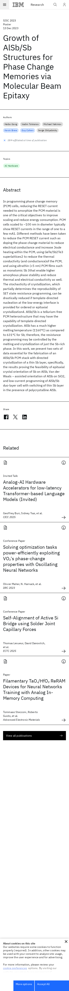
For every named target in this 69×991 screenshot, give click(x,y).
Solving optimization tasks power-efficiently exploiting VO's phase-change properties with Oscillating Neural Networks (31, 558)
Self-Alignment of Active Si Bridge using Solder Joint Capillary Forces (30, 623)
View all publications (19, 735)
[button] (66, 941)
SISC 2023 (9, 20)
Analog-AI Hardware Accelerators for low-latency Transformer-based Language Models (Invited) (34, 490)
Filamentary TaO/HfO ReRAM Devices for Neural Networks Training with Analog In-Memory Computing (34, 689)
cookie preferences (15, 968)
